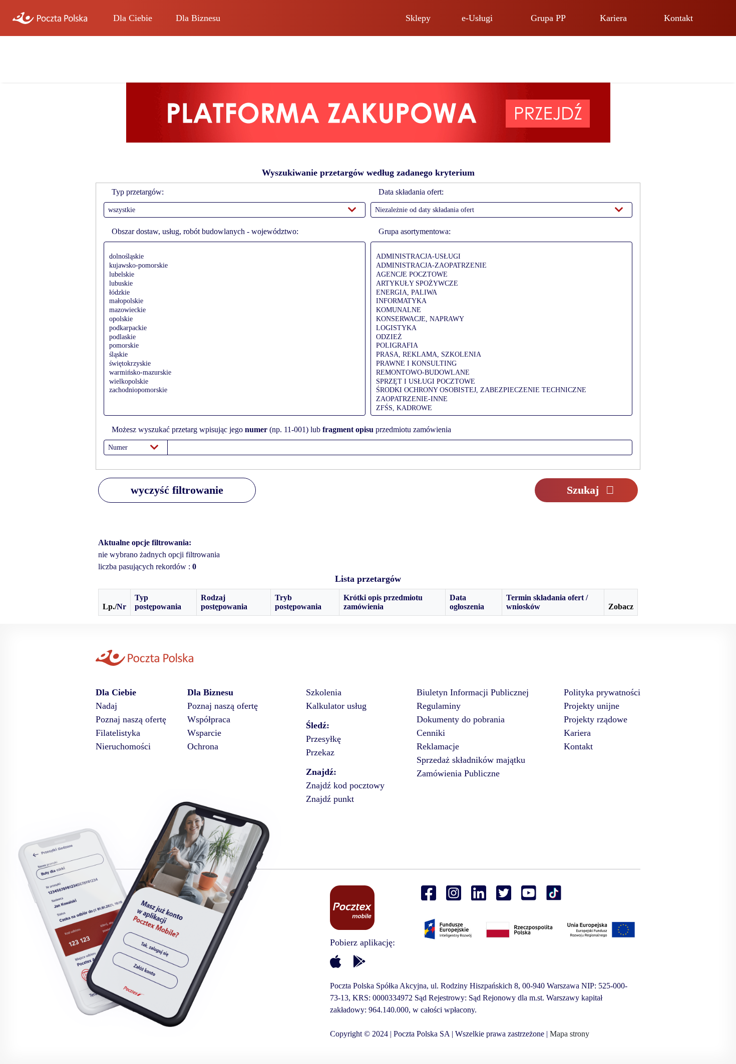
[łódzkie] (232, 293)
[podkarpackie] (232, 328)
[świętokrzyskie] (232, 364)
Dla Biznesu (198, 18)
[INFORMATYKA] (499, 301)
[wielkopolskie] (232, 382)
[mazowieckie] (232, 310)
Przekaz (320, 752)
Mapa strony (569, 1033)
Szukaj (583, 490)
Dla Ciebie (132, 18)
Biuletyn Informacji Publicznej (473, 692)
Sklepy (418, 18)
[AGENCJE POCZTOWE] (499, 275)
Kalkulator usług (336, 706)
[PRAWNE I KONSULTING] (499, 364)
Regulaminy (439, 706)
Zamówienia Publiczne (458, 773)
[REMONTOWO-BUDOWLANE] (499, 373)
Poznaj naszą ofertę (131, 719)
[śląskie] (232, 355)
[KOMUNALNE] (499, 310)
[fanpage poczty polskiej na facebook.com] (428, 893)
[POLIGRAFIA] (499, 346)
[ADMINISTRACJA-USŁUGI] (499, 257)
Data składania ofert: (411, 192)
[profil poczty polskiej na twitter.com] (503, 893)
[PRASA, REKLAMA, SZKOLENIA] (499, 355)
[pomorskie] (232, 346)
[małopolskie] (232, 301)
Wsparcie (204, 733)
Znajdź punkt (330, 799)
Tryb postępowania (298, 602)
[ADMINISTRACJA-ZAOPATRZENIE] (499, 266)
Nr (121, 606)
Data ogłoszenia (467, 602)
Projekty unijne (591, 706)
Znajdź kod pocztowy (345, 785)
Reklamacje (438, 746)
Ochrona (202, 746)
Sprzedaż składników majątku (471, 760)
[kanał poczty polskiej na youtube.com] (528, 893)
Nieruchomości (123, 746)
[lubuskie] (232, 284)
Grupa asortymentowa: (415, 231)
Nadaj (106, 706)
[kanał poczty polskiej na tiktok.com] (553, 893)
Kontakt (678, 18)
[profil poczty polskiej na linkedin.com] (478, 893)
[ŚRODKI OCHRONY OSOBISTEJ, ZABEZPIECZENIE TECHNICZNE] (499, 390)
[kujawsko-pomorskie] (232, 266)
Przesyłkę (323, 739)
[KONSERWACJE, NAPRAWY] (499, 319)
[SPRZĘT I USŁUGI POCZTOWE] (499, 382)
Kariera (613, 18)
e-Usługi (477, 18)
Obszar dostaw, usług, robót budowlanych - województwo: (205, 231)
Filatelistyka (118, 733)
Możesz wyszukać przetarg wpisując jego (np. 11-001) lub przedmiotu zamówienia (281, 429)
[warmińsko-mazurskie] (232, 373)
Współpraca (208, 719)
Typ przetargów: (138, 192)
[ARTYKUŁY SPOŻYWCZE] (499, 284)
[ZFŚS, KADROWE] (499, 408)
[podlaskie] (232, 337)
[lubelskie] (232, 275)
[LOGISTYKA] (499, 328)
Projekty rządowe (595, 719)
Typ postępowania (158, 602)
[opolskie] (232, 319)
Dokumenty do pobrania (461, 719)
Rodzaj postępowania (224, 602)
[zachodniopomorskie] (232, 390)
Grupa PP (548, 18)
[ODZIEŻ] (499, 337)
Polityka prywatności (602, 692)
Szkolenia (323, 692)
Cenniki (431, 733)
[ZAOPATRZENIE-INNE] (499, 399)
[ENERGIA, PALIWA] (499, 293)
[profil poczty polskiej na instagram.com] (453, 893)
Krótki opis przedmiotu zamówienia (383, 602)
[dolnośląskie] (232, 257)
